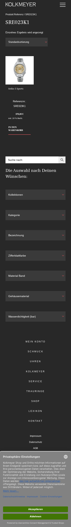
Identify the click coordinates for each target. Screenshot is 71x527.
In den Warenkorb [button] (15, 129)
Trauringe (35, 391)
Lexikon (35, 411)
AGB (35, 448)
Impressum (35, 436)
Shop (35, 401)
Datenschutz (35, 442)
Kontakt (35, 421)
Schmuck (35, 351)
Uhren (35, 361)
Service (35, 381)
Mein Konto (35, 341)
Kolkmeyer (35, 371)
